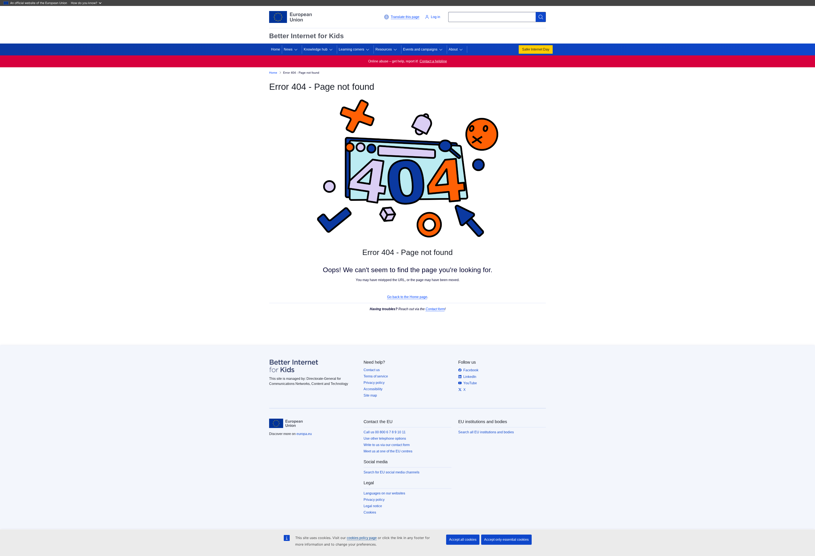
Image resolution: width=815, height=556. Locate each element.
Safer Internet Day (535, 49)
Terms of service (376, 376)
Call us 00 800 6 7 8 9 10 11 (385, 432)
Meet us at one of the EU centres (388, 451)
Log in (435, 17)
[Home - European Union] (290, 17)
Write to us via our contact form (387, 445)
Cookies (370, 512)
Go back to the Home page (407, 297)
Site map (370, 395)
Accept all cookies (462, 539)
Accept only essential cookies (506, 539)
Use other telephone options (385, 438)
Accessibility (373, 389)
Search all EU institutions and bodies (486, 432)
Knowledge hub (315, 49)
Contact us (372, 370)
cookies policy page (362, 538)
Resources (383, 49)
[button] (401, 17)
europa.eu (304, 434)
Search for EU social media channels (391, 472)
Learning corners (351, 49)
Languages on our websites (384, 493)
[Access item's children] (297, 49)
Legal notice (373, 506)
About (453, 49)
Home (275, 49)
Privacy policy (374, 382)
